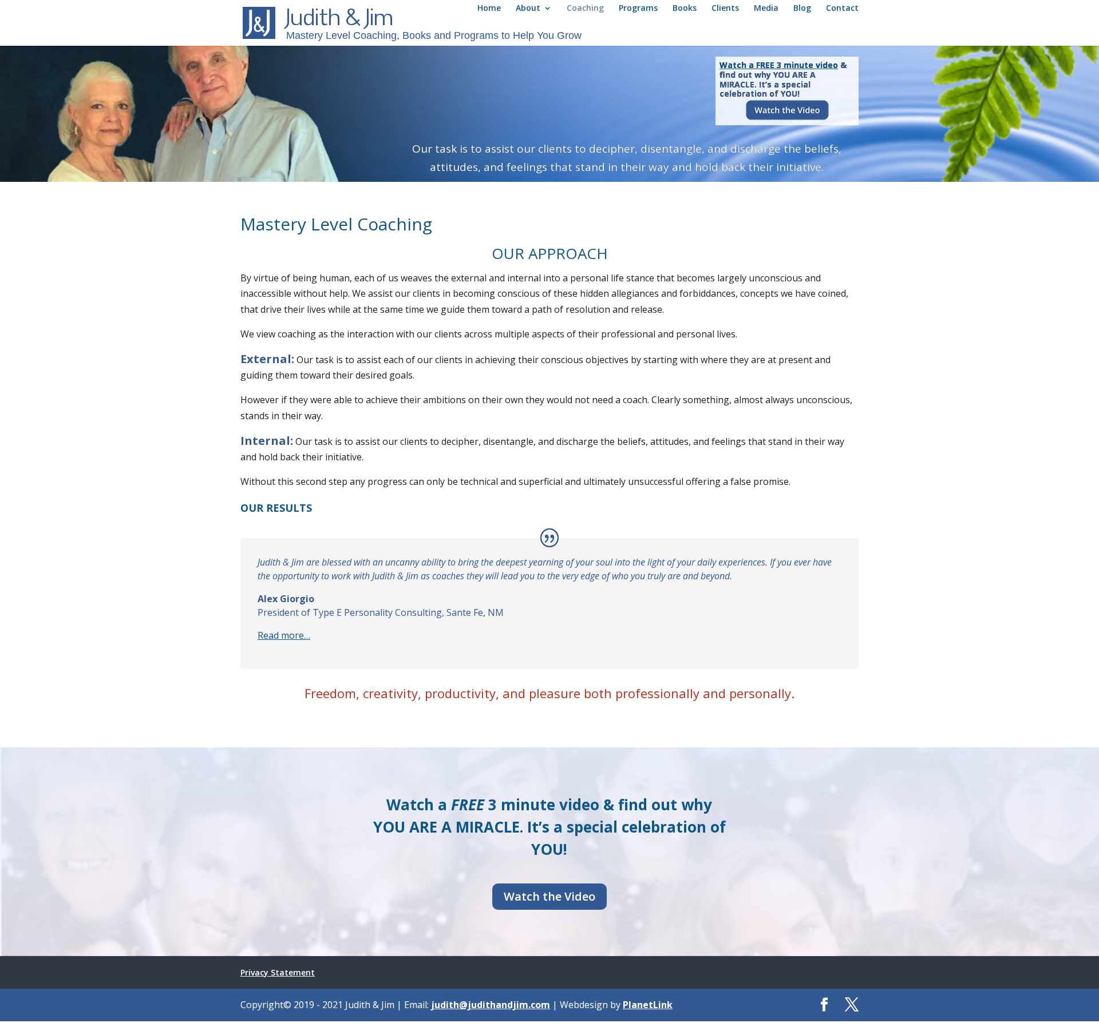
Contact (842, 8)
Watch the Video (549, 896)
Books (685, 8)
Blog (802, 8)
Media (766, 8)
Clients (725, 8)
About (528, 8)
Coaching (585, 8)
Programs (638, 8)
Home (489, 8)
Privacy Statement (277, 972)
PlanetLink (648, 1004)
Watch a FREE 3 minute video (779, 64)
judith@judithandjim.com (490, 1004)
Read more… (284, 635)
